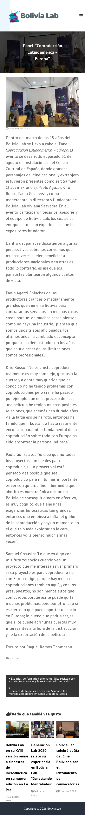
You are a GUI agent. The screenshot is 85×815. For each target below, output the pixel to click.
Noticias (14, 658)
